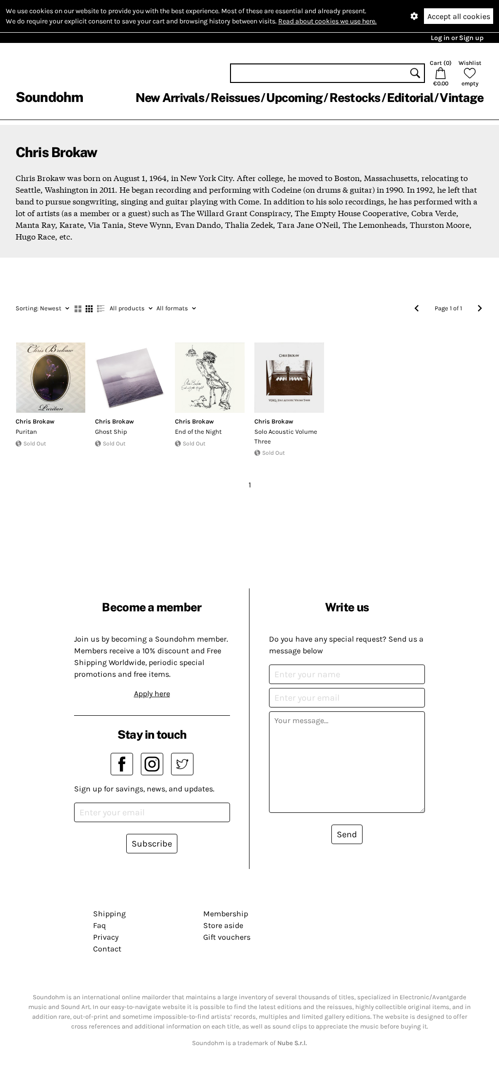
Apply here (152, 693)
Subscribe (152, 843)
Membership (225, 913)
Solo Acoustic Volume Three (285, 436)
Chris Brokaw (35, 421)
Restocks (355, 97)
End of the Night (198, 431)
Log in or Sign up (457, 38)
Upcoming (294, 97)
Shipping (109, 913)
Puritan (26, 431)
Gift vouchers (226, 937)
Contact (107, 948)
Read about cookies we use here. (327, 21)
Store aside (223, 925)
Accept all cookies (458, 16)
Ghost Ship (111, 431)
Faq (99, 925)
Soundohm (49, 97)
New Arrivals (169, 97)
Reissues (235, 97)
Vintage (461, 97)
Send (347, 834)
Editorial (410, 97)
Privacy (105, 937)
